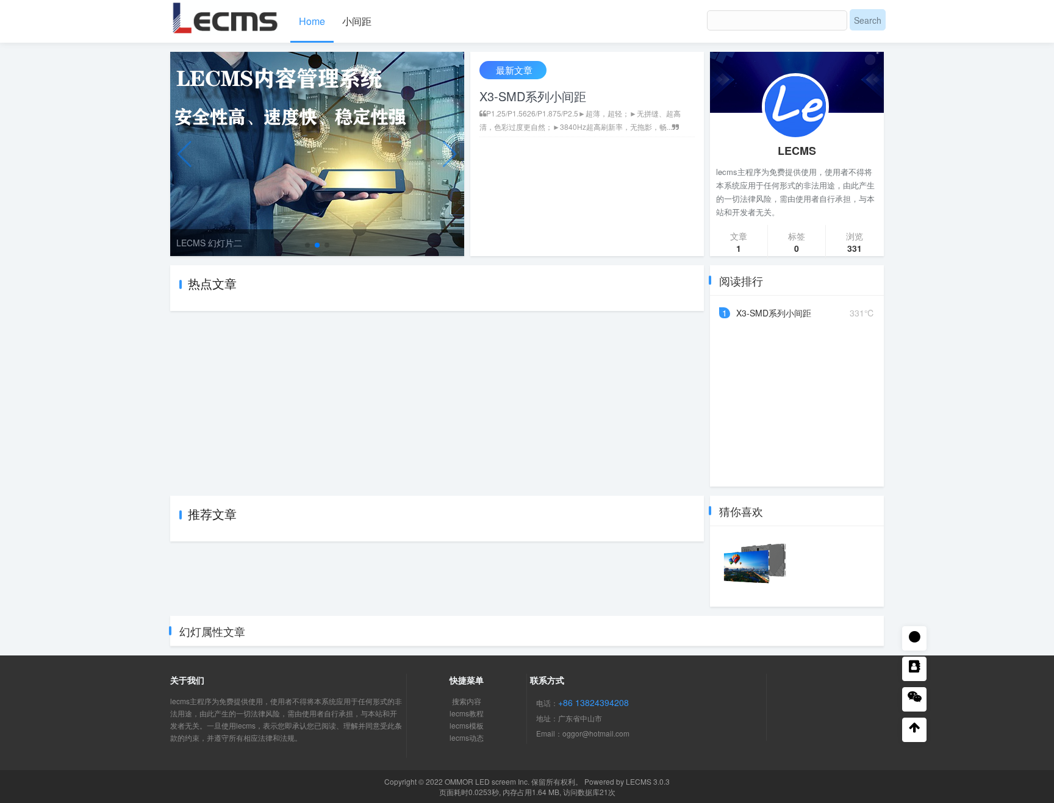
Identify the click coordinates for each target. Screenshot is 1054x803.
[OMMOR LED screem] (225, 16)
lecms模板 (467, 725)
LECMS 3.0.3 (648, 781)
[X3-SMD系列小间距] (755, 566)
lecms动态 (467, 737)
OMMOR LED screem (480, 781)
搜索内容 (466, 701)
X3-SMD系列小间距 (532, 96)
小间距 (356, 21)
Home (312, 21)
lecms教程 (467, 713)
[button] (307, 245)
